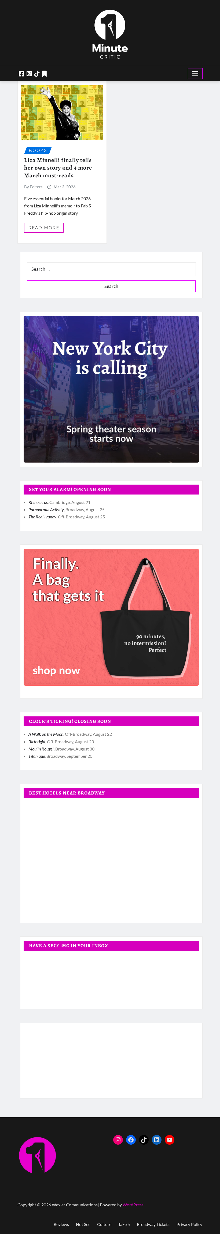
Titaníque (36, 756)
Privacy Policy (189, 1224)
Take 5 (124, 1224)
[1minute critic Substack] (44, 74)
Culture (104, 1224)
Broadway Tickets (153, 1224)
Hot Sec (83, 1224)
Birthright (36, 741)
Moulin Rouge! (41, 748)
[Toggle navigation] (195, 73)
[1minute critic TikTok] (37, 74)
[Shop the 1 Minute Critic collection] (111, 617)
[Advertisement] (113, 1060)
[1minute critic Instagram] (29, 74)
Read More (43, 227)
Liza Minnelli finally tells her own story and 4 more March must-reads (58, 168)
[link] (111, 389)
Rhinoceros (38, 502)
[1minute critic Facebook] (21, 74)
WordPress (133, 1204)
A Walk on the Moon (45, 734)
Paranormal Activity (46, 509)
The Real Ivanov (42, 516)
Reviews (61, 1224)
